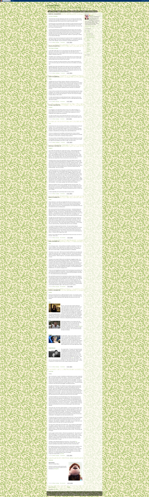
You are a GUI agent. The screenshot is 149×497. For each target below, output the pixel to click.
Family (50, 292)
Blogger (85, 494)
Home (50, 11)
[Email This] (67, 42)
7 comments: (62, 42)
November (89, 34)
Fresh (50, 199)
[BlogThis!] (68, 42)
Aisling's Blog (53, 5)
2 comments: (62, 193)
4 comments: (62, 101)
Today (50, 79)
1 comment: (63, 73)
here (72, 357)
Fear (50, 243)
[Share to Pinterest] (71, 42)
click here (62, 453)
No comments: (63, 237)
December (89, 33)
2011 (87, 31)
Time (50, 123)
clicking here (56, 468)
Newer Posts (52, 487)
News (64, 11)
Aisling (91, 15)
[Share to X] (69, 42)
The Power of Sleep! (53, 48)
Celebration (59, 11)
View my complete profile (89, 26)
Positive (50, 107)
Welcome (51, 460)
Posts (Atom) (56, 489)
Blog (54, 11)
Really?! (50, 148)
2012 (87, 30)
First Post (51, 371)
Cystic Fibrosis (75, 11)
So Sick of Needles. (53, 16)
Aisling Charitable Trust (92, 11)
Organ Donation (83, 11)
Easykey (80, 326)
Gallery (68, 11)
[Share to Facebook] (70, 42)
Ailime (78, 494)
